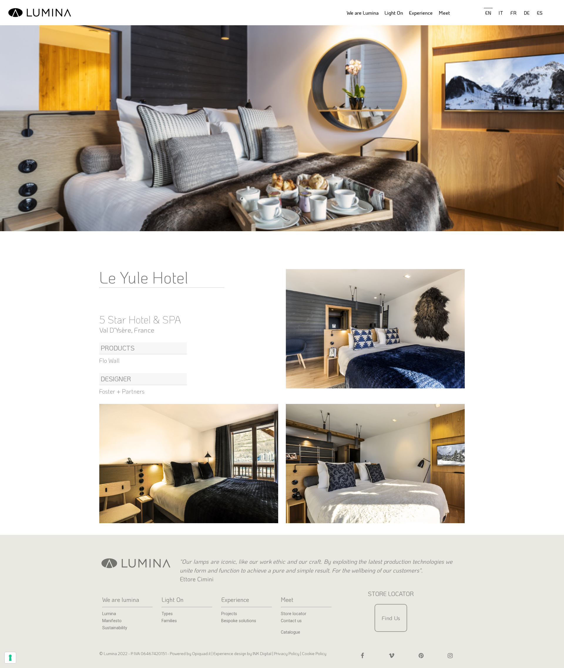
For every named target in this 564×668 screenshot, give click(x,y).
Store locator (293, 614)
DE (527, 13)
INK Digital (262, 653)
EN (488, 13)
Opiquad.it (201, 653)
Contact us (291, 621)
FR (513, 13)
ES (540, 13)
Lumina (109, 614)
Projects (229, 614)
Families (169, 621)
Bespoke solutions (238, 621)
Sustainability (114, 628)
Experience (421, 12)
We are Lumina (363, 12)
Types (167, 614)
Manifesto (112, 621)
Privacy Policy (286, 653)
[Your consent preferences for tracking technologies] (10, 657)
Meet (444, 12)
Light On (394, 12)
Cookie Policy (314, 653)
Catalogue (290, 632)
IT (500, 13)
